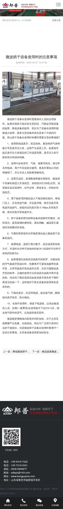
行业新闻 (26, 20)
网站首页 (6, 20)
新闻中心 (15, 20)
